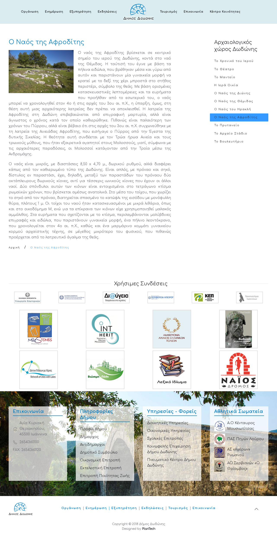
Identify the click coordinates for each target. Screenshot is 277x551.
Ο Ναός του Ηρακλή (232, 109)
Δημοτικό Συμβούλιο (99, 452)
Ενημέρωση (54, 11)
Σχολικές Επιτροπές (165, 439)
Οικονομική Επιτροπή (100, 460)
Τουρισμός (168, 11)
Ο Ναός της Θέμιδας (233, 101)
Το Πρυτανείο (227, 125)
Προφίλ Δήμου (93, 429)
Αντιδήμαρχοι (92, 445)
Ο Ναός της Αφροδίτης (236, 117)
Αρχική (14, 247)
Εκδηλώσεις (107, 11)
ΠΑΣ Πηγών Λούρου (245, 439)
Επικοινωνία (193, 11)
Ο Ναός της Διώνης (232, 93)
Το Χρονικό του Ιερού (234, 61)
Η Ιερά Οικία (226, 85)
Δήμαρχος (89, 437)
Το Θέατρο (224, 69)
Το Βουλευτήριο (229, 141)
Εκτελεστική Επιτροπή (100, 468)
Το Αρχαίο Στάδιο (230, 133)
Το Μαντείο (224, 77)
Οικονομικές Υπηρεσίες (168, 431)
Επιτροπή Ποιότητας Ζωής (105, 476)
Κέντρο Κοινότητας (225, 11)
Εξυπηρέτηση (80, 11)
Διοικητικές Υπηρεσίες (167, 423)
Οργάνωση (30, 11)
